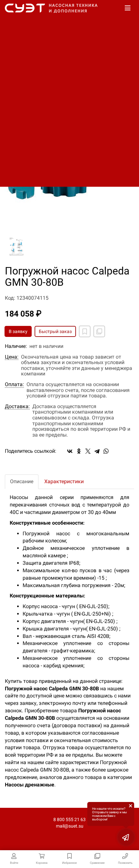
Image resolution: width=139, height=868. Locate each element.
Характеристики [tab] (64, 481)
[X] (88, 451)
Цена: (11, 357)
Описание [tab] (21, 481)
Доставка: (17, 406)
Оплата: (14, 384)
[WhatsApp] (106, 451)
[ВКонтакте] (70, 451)
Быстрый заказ (55, 331)
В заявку (18, 331)
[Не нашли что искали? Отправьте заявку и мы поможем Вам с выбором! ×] (126, 837)
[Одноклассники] (79, 451)
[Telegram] (97, 451)
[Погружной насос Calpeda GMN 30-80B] (16, 247)
